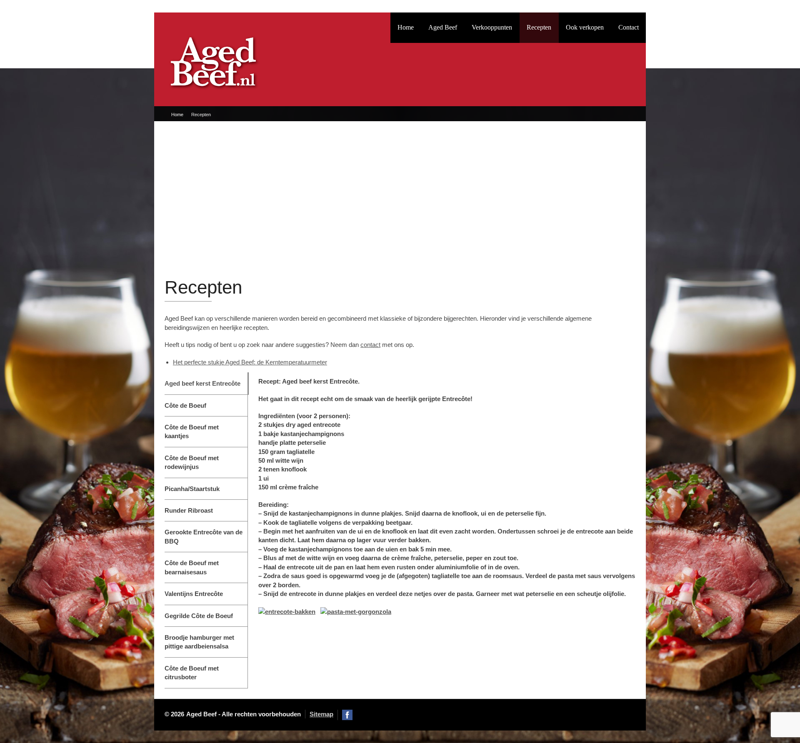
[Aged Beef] (213, 57)
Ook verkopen (585, 27)
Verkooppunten (492, 27)
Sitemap (321, 714)
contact (370, 344)
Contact (628, 27)
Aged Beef (442, 27)
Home (406, 27)
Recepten (539, 27)
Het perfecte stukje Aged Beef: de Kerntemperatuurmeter (250, 362)
